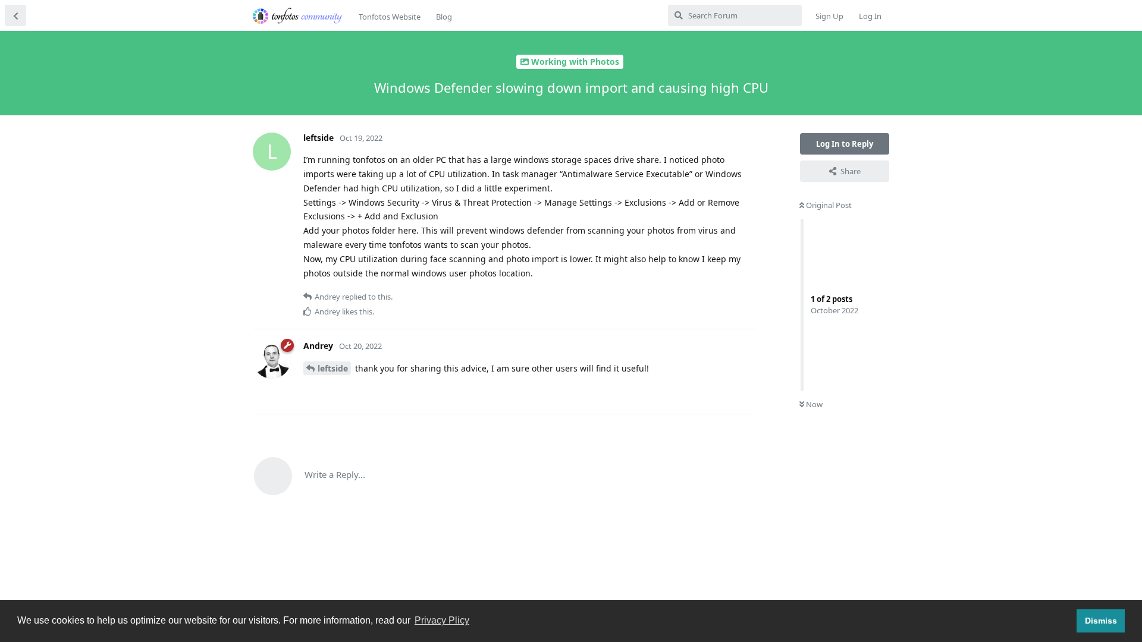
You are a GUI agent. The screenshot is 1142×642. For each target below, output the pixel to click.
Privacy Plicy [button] (442, 620)
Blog (444, 16)
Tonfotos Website (390, 16)
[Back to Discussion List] (15, 15)
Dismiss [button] (1101, 620)
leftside (333, 368)
